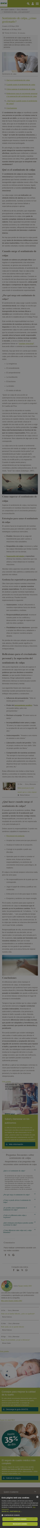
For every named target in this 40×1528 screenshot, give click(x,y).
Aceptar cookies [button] (20, 1519)
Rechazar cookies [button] (20, 1524)
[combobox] (37, 1497)
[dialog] (20, 1511)
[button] (20, 1511)
